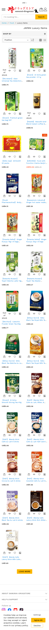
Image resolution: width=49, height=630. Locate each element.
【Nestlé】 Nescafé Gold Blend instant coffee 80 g (36, 124)
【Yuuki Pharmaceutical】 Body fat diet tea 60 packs (11, 202)
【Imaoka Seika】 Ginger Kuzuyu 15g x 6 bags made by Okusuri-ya (12, 241)
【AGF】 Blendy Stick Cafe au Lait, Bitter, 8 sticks (35, 402)
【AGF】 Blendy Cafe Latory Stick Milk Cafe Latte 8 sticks (11, 559)
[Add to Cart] (29, 71)
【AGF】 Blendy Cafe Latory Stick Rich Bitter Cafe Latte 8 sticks (36, 520)
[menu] (3, 9)
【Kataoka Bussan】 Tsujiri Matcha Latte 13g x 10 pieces (12, 281)
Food (12, 23)
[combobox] (18, 16)
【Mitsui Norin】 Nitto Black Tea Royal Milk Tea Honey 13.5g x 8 (36, 363)
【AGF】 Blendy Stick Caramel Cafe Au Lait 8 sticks (35, 481)
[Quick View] (9, 71)
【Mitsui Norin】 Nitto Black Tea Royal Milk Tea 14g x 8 (36, 320)
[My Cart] (41, 9)
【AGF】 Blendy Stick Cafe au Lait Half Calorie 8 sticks (36, 441)
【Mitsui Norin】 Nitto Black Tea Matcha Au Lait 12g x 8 (12, 363)
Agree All (38, 620)
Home (4, 23)
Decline (37, 625)
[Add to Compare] (20, 71)
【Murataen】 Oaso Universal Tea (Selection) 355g (12, 81)
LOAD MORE (24, 571)
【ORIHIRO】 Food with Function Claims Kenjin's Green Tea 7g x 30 (36, 163)
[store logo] (23, 9)
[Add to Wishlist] (14, 71)
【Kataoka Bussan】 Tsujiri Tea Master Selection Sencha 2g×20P (36, 281)
